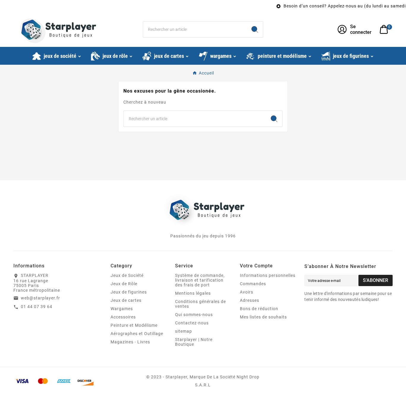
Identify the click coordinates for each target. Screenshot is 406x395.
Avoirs (246, 292)
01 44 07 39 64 (36, 306)
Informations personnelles (267, 275)
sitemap (183, 331)
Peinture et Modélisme (134, 325)
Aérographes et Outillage (137, 333)
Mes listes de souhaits (263, 317)
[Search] (254, 29)
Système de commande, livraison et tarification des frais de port (200, 280)
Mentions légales (193, 293)
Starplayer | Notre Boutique (194, 342)
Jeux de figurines (129, 292)
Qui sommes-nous (194, 314)
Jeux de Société (127, 275)
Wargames (122, 308)
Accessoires (123, 317)
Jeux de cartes (126, 300)
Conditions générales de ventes (200, 304)
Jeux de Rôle (124, 283)
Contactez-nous (192, 323)
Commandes (253, 283)
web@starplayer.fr (40, 298)
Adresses (249, 300)
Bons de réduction (259, 308)
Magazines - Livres (130, 342)
